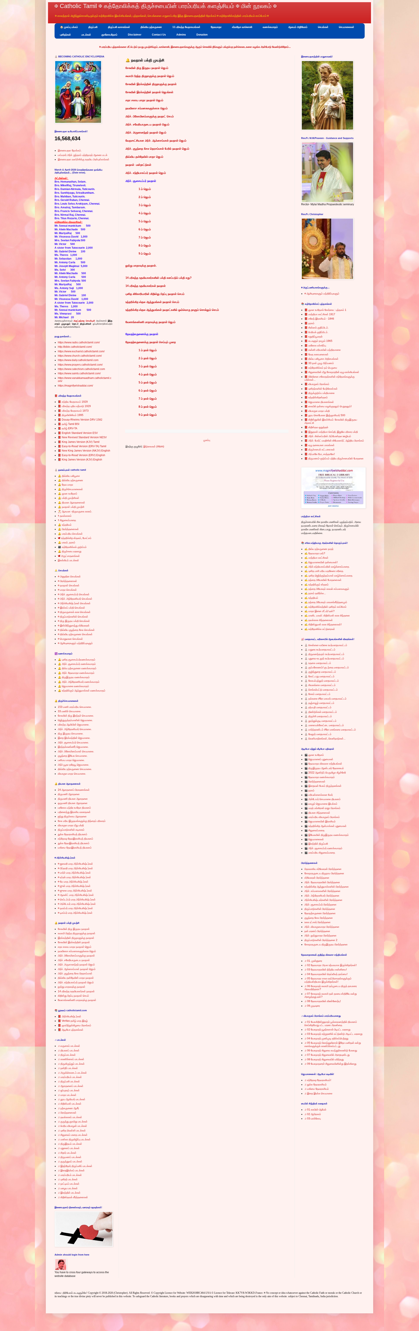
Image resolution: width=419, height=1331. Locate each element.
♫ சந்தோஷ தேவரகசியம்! (317, 1080)
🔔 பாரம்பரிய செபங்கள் (70, 533)
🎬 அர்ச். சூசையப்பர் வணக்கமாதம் (323, 848)
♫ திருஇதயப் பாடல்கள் (70, 1143)
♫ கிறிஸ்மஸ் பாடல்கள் (69, 1103)
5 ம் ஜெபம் (145, 221)
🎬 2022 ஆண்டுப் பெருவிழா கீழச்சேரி (325, 772)
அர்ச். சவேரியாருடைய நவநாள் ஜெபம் (147, 124)
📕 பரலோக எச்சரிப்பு (315, 345)
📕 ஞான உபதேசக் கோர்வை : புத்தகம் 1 (325, 309)
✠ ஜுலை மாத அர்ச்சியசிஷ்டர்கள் (75, 890)
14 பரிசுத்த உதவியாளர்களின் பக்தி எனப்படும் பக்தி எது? (158, 277)
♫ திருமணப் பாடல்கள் (69, 1157)
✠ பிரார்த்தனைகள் (67, 581)
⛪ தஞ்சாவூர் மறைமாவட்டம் (319, 703)
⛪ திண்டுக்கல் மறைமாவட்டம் (320, 711)
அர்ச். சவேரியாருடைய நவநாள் (74, 960)
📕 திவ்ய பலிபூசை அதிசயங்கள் (321, 358)
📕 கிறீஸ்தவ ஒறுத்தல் (316, 427)
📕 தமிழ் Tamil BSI (68, 424)
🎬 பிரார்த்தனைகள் (314, 781)
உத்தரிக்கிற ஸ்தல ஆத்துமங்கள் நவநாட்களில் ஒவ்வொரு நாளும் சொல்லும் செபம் (172, 309)
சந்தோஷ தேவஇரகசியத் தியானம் (75, 838)
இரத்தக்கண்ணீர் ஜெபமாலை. (73, 746)
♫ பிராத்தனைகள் (67, 1112)
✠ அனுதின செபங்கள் (69, 576)
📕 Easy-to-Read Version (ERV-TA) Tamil (82, 446)
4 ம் (141, 374)
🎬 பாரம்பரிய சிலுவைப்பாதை (319, 852)
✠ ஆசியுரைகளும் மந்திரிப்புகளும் (75, 643)
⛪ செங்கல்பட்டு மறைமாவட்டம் (321, 689)
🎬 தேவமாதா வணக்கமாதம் (319, 777)
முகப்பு (206, 440)
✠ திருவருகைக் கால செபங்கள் (74, 612)
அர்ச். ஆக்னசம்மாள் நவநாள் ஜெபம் (77, 969)
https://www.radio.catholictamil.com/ (79, 342)
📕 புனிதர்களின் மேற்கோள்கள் (321, 388)
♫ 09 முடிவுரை (312, 1005)
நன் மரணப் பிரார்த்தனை (317, 931)
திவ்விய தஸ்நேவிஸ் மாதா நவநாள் (76, 977)
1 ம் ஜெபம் (145, 189)
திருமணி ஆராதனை (69, 794)
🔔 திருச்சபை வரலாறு (69, 551)
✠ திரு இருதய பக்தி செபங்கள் (74, 621)
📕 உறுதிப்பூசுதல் (313, 336)
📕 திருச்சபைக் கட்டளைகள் (319, 449)
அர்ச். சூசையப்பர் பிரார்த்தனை (320, 904)
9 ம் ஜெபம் (145, 253)
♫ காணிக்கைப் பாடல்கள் (71, 1059)
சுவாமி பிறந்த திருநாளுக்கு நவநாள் (76, 933)
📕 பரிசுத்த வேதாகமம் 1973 (73, 410)
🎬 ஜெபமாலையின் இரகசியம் (320, 821)
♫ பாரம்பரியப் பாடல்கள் (70, 1077)
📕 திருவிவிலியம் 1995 (70, 415)
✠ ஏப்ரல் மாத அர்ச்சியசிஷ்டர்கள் (74, 877)
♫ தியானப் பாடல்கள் (68, 1050)
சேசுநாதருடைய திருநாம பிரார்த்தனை (324, 873)
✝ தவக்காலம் (65, 515)
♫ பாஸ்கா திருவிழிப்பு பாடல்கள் (74, 1139)
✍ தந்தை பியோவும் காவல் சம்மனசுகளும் (326, 588)
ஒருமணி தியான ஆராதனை (73, 803)
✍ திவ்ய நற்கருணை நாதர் (318, 549)
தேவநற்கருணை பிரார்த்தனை (320, 913)
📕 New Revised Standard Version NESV (82, 437)
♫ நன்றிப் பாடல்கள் (68, 1068)
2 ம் (141, 358)
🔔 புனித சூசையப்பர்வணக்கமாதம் (76, 659)
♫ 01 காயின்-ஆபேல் (315, 1109)
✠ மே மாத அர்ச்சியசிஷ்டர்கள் (73, 881)
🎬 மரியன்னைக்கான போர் (318, 794)
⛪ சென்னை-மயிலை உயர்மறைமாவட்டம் (325, 645)
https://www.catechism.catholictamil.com (81, 369)
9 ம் (141, 414)
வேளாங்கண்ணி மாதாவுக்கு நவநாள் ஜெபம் (150, 322)
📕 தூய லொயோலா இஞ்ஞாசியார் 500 (324, 415)
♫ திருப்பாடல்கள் (67, 1054)
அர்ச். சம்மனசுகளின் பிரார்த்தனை (322, 891)
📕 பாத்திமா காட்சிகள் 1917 (319, 314)
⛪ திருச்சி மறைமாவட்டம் (318, 716)
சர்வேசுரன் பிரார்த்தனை (316, 877)
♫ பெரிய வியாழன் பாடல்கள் (72, 1125)
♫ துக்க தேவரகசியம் (315, 1084)
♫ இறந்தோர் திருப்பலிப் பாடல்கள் (75, 1166)
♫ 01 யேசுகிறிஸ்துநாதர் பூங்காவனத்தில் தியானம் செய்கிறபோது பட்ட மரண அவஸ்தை (330, 1023)
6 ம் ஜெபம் (145, 229)
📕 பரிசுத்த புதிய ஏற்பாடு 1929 (74, 406)
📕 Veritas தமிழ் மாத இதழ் (73, 1020)
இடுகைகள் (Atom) (153, 446)
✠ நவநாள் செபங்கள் (68, 585)
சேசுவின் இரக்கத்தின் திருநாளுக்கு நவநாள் (151, 84)
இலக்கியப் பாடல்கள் (68, 560)
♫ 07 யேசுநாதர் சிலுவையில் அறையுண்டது (327, 1054)
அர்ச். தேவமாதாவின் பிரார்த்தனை (322, 882)
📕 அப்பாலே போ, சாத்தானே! (319, 454)
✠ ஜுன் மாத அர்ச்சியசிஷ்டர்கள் (74, 886)
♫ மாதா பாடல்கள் (67, 1095)
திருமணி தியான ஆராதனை (73, 798)
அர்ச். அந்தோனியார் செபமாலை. (75, 729)
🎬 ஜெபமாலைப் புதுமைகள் (318, 759)
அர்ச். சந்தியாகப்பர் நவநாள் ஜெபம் (145, 173)
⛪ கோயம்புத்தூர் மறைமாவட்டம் (321, 680)
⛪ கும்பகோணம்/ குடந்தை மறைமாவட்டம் (326, 667)
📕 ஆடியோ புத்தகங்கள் (70, 1029)
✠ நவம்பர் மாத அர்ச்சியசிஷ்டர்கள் (75, 908)
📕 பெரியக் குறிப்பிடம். (316, 332)
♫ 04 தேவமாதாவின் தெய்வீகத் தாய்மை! (325, 974)
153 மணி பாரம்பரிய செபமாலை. (75, 706)
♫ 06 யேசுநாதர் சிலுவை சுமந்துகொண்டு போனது (330, 1050)
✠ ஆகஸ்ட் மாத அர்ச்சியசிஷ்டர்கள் (76, 894)
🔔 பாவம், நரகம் (66, 542)
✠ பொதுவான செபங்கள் (70, 638)
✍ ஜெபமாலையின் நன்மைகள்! (321, 562)
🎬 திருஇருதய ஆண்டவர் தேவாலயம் (324, 768)
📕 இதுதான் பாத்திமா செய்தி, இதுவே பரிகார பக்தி (331, 431)
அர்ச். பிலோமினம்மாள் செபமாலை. (76, 751)
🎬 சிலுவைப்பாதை (314, 830)
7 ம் (141, 398)
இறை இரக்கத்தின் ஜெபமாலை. (74, 737)
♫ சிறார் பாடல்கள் (67, 1152)
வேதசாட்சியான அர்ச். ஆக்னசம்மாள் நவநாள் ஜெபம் (155, 140)
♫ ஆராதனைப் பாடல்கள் (70, 1086)
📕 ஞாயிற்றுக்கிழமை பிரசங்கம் (74, 1025)
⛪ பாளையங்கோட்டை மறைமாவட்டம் (324, 725)
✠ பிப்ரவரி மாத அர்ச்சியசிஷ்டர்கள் (75, 868)
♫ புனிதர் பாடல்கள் (68, 1179)
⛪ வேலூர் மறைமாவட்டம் (317, 734)
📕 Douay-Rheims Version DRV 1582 (80, 419)
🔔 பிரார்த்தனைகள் (68, 529)
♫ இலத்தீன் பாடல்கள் (69, 1192)
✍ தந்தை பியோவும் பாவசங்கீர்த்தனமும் (325, 602)
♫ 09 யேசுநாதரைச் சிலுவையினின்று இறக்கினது (330, 1063)
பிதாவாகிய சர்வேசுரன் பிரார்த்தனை (323, 869)
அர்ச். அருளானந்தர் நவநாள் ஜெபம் (145, 132)
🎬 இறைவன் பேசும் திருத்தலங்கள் (323, 785)
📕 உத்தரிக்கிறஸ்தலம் (316, 397)
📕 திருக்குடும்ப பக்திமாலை (319, 393)
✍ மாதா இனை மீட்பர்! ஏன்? (319, 611)
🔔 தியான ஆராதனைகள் (71, 502)
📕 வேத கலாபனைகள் (316, 354)
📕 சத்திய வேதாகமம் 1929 (73, 401)
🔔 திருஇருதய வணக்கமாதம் (74, 677)
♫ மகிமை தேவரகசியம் (316, 1088)
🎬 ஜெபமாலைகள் (314, 839)
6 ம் (141, 390)
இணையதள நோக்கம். (70, 150)
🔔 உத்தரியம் (65, 524)
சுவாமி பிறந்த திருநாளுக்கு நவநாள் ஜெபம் (149, 76)
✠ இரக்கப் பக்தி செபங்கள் (71, 607)
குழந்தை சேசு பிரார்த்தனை (318, 917)
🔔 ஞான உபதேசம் (67, 493)
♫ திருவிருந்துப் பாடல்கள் (71, 1063)
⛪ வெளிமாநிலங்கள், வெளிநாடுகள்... (324, 738)
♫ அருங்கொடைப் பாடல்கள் (72, 1072)
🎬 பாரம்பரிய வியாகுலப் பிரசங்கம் (322, 817)
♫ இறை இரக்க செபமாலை (318, 1093)
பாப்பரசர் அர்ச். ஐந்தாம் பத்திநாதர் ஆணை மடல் (82, 155)
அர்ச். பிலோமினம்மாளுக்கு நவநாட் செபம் (149, 116)
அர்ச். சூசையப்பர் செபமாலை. (73, 742)
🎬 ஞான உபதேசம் (314, 754)
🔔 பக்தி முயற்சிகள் (68, 498)
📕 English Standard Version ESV (78, 433)
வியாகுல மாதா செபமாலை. (72, 773)
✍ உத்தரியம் (311, 597)
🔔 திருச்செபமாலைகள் (70, 489)
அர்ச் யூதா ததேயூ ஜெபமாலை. (73, 764)
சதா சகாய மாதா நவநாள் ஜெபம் (144, 100)
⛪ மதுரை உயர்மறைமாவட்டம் (319, 649)
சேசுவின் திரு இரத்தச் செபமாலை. (76, 715)
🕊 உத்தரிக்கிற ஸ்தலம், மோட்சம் (74, 538)
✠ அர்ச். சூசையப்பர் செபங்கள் (73, 594)
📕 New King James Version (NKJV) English (84, 450)
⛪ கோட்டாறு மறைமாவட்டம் (319, 676)
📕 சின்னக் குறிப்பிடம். (316, 327)
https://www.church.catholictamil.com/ (80, 355)
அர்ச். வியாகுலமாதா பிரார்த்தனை (321, 926)
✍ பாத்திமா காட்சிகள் (316, 557)
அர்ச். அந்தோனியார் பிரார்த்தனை (321, 895)
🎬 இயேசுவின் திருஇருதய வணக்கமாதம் (326, 835)
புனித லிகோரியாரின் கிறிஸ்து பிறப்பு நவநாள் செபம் (154, 294)
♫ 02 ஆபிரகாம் (312, 1114)
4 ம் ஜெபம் (145, 213)
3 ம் (141, 366)
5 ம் (141, 382)
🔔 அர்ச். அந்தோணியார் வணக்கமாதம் (79, 681)
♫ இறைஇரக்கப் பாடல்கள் (71, 1170)
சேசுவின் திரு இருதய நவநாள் (74, 929)
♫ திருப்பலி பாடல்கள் (69, 1081)
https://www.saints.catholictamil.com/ (79, 373)
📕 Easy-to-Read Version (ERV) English (81, 455)
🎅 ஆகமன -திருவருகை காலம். (75, 511)
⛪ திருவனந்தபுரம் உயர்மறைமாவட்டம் (324, 654)
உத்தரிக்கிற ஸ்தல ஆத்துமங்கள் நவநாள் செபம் (152, 302)
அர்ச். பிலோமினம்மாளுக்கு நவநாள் (76, 955)
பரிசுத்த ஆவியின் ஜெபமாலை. (73, 724)
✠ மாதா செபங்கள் (67, 589)
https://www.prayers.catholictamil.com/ (80, 364)
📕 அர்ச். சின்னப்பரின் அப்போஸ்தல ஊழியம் (327, 436)
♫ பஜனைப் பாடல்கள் (69, 1148)
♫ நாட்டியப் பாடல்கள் (68, 1183)
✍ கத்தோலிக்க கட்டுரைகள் (319, 629)
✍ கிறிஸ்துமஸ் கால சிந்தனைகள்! (323, 624)
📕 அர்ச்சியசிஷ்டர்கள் (69, 1016)
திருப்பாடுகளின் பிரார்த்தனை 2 (320, 940)
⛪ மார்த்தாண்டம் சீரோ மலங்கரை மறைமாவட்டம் (330, 729)
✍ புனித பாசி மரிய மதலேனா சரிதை (323, 571)
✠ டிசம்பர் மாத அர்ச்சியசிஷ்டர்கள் (75, 912)
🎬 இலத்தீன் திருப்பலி (316, 843)
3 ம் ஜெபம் (145, 205)
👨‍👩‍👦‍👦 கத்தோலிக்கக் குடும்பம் (72, 547)
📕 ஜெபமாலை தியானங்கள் (319, 402)
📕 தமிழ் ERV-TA (67, 428)
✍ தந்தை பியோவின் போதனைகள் (323, 580)
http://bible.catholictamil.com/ (75, 346)
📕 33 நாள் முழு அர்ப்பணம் (319, 363)
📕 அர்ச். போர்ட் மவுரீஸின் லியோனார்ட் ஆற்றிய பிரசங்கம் (334, 440)
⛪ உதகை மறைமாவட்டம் (317, 663)
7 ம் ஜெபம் (145, 237)
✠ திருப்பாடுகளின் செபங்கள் (73, 616)
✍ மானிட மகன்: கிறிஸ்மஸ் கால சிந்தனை (327, 615)
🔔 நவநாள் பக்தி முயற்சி (71, 506)
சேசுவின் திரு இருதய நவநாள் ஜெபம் (146, 68)
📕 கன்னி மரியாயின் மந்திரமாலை (322, 349)
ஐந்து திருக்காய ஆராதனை (72, 816)
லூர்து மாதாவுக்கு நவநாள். (141, 265)
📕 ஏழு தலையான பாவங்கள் (319, 445)
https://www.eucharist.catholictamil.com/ (81, 351)
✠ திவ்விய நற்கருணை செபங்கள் (75, 634)
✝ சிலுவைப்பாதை (67, 520)
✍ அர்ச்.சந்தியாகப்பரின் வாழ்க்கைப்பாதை (326, 566)
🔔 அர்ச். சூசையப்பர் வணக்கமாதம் (77, 664)
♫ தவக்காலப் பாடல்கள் (70, 1117)
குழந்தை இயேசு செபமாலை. (73, 755)
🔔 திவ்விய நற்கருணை (70, 480)
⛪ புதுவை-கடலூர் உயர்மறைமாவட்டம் (324, 658)
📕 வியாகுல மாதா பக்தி (317, 410)
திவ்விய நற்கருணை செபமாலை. (75, 769)
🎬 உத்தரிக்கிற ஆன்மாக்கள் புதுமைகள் (325, 826)
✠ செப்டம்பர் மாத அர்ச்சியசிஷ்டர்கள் (77, 899)
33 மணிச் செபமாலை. (69, 711)
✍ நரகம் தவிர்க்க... (315, 593)
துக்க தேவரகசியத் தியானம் (72, 834)
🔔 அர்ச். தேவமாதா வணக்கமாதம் (76, 672)
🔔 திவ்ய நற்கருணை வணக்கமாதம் (77, 668)
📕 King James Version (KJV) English (80, 459)
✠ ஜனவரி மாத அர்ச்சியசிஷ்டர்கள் (75, 863)
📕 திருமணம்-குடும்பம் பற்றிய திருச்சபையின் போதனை (334, 458)
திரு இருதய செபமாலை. (70, 733)
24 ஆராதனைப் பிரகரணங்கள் (74, 789)
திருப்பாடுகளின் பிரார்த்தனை (319, 908)
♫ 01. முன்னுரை (313, 960)
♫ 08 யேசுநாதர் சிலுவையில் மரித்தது (324, 1059)
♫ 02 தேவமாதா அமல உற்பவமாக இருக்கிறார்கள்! (330, 965)
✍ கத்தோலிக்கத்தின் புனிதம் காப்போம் (325, 606)
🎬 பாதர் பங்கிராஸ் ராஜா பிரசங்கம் (322, 808)
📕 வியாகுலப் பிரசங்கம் (316, 384)
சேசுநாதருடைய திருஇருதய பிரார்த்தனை (326, 944)
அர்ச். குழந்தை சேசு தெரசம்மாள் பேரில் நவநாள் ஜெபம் (157, 148)
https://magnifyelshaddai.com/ (75, 385)
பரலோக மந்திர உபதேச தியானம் (74, 807)
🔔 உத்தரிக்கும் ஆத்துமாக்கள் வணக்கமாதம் (81, 690)
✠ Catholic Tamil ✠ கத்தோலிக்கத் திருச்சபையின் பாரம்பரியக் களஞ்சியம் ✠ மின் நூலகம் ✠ (166, 6)
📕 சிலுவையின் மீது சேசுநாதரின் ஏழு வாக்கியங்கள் (331, 372)
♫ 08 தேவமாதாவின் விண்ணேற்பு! (322, 1001)
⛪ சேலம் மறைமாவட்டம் (317, 694)
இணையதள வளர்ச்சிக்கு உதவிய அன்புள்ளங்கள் (83, 159)
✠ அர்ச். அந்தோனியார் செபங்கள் (75, 598)
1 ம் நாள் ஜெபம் (148, 350)
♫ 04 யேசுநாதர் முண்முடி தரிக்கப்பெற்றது (326, 1038)
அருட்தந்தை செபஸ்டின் (84, 321)
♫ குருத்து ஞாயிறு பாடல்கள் (73, 1121)
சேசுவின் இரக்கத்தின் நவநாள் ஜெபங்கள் (149, 92)
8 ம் (141, 406)
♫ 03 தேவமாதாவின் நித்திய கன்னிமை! (325, 969)
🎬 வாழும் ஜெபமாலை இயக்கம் (320, 803)
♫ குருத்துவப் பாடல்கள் (70, 1161)
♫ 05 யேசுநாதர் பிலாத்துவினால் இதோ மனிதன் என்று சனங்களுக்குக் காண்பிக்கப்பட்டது (332, 1044)
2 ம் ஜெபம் (145, 197)
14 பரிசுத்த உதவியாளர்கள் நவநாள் (145, 285)
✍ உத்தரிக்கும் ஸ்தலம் (316, 584)
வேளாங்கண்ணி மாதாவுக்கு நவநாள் (77, 1000)
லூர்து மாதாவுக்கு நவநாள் (71, 986)
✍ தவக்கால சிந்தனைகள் (318, 620)
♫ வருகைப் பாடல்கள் (69, 1045)
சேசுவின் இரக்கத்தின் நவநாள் (74, 942)
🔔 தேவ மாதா (65, 484)
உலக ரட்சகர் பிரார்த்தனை (317, 922)
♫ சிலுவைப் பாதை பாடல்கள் (73, 1134)
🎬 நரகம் (309, 790)
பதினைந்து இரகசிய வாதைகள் (74, 812)
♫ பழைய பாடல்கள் (68, 1188)
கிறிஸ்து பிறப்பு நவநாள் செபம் (73, 995)
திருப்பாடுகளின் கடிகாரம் (71, 829)
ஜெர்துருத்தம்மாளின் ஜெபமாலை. (75, 720)
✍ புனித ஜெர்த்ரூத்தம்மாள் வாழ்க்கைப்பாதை (328, 575)
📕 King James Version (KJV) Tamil (79, 441)
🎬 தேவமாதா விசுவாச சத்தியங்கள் (323, 763)
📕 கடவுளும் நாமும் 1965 (318, 340)
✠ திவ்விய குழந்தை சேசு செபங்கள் (76, 629)
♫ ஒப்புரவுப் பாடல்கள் (69, 1090)
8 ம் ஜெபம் (145, 245)
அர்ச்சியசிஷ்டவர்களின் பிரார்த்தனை (323, 900)
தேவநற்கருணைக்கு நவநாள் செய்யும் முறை (150, 342)
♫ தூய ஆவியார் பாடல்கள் (71, 1099)
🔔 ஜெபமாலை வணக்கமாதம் (73, 686)
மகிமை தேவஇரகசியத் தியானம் (75, 847)
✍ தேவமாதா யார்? (314, 553)
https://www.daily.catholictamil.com (78, 360)
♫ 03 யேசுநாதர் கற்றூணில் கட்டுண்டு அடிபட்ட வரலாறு (333, 1033)
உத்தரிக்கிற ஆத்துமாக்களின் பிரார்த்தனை (326, 886)
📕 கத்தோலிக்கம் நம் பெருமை (320, 367)
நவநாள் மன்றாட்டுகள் (138, 164)
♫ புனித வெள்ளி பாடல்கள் (72, 1130)
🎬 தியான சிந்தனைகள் (317, 812)
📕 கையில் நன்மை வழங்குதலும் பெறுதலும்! (328, 406)
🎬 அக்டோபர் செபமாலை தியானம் (322, 799)
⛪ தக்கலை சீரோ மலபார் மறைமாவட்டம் (325, 698)
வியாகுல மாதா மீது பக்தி (71, 825)
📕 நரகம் (309, 323)
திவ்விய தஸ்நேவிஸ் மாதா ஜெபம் (144, 156)
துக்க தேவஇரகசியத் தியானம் (73, 843)
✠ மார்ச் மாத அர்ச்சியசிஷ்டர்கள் (74, 872)
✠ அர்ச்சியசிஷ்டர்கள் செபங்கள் (74, 603)
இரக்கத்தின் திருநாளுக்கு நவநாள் (76, 937)
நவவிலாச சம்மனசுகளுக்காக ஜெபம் (146, 108)
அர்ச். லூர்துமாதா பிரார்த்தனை (320, 935)
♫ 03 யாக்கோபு (312, 1118)
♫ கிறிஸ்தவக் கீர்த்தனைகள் (73, 1197)
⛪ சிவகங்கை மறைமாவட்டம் (320, 685)
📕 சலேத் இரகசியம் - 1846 (319, 318)
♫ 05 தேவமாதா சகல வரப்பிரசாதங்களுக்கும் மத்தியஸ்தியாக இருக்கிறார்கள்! (328, 980)
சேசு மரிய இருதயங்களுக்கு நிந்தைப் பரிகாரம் (82, 821)
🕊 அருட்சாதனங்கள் (69, 556)
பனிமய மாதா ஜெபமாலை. (71, 760)
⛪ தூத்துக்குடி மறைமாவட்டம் (320, 720)
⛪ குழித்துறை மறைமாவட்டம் (320, 671)
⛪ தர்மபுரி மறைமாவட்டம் (317, 707)
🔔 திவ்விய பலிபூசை (69, 475)
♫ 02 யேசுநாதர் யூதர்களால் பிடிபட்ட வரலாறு (327, 1029)
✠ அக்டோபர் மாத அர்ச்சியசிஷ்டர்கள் (77, 903)
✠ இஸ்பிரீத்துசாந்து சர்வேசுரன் (73, 625)
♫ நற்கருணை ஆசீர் (68, 1108)
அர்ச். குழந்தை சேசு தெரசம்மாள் (75, 973)
